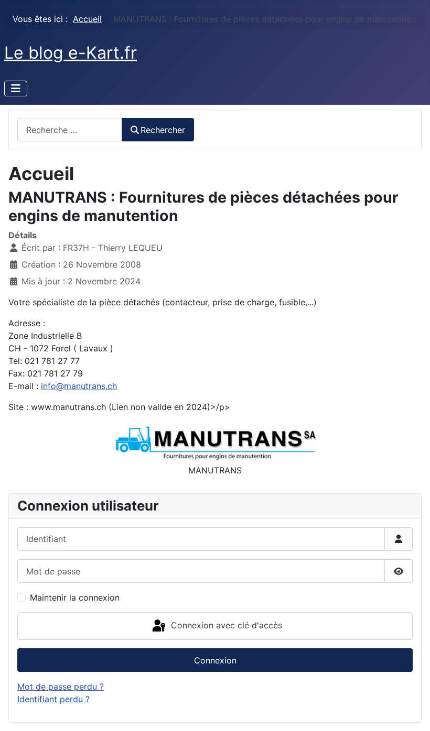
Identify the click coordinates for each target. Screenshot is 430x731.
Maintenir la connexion (75, 597)
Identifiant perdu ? (53, 699)
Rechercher (163, 130)
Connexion (215, 660)
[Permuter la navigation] (15, 88)
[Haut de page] (412, 712)
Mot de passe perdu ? (60, 686)
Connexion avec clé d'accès (225, 625)
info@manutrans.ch (79, 386)
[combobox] (69, 129)
